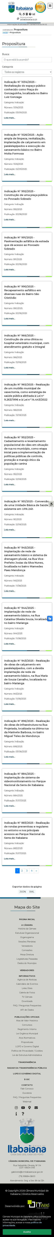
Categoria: (7, 66)
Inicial (5, 32)
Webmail (27, 1101)
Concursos (27, 1025)
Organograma (27, 937)
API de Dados (27, 1010)
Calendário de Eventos (27, 984)
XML (31, 891)
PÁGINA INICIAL (27, 919)
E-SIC (27, 1079)
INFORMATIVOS (27, 976)
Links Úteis (27, 988)
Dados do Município (27, 963)
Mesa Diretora (27, 954)
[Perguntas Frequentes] (30, 14)
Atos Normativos (27, 1038)
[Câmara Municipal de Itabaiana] (20, 7)
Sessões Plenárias (27, 941)
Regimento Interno (27, 1029)
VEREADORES (27, 970)
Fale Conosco (27, 1088)
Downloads (27, 1001)
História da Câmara (27, 928)
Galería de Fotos (27, 992)
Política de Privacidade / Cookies (27, 1051)
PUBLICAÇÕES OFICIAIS (27, 1017)
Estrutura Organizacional (27, 933)
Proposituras (27, 1042)
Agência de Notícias (27, 979)
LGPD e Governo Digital (27, 1046)
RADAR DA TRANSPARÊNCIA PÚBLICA (27, 1068)
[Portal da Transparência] (27, 14)
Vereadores (27, 946)
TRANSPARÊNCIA (27, 1062)
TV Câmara (27, 997)
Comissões (27, 950)
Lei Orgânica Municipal (27, 1033)
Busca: (5, 54)
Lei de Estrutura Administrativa (27, 1055)
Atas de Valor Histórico (27, 1020)
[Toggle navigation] (50, 5)
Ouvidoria (27, 1093)
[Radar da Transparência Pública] (34, 14)
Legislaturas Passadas (27, 959)
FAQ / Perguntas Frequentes (27, 1005)
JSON (23, 891)
